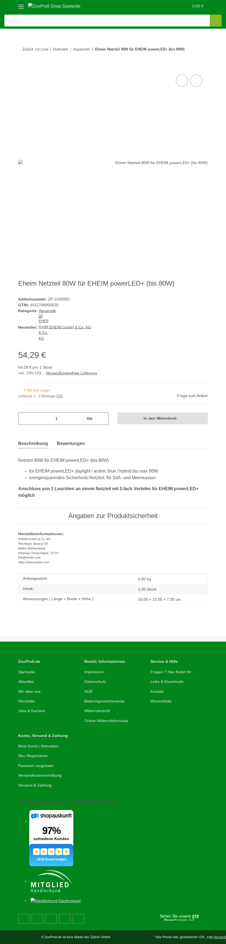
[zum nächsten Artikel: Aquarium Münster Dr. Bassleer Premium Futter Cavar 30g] (202, 55)
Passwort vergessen (35, 765)
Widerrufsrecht (97, 711)
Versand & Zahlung (35, 785)
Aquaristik (47, 311)
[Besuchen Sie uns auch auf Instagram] (51, 919)
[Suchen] (216, 20)
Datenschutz (95, 681)
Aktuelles (26, 681)
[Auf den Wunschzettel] (196, 80)
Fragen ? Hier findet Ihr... (172, 672)
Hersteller (26, 701)
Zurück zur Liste (36, 49)
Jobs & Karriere (31, 711)
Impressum (94, 672)
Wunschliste (160, 701)
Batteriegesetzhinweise (104, 701)
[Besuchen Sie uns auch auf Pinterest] (37, 919)
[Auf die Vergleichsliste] (182, 80)
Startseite (26, 672)
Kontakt (157, 691)
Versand (220, 937)
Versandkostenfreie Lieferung (71, 373)
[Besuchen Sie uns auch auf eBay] (78, 919)
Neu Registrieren (33, 755)
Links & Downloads (167, 681)
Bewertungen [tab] (71, 443)
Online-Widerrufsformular (106, 720)
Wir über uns (29, 691)
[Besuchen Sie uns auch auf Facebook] (23, 919)
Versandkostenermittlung (39, 775)
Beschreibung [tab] (33, 443)
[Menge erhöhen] (102, 419)
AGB (88, 691)
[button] (163, 6)
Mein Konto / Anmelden (38, 746)
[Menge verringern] (24, 419)
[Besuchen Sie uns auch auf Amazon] (64, 919)
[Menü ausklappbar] (21, 4)
